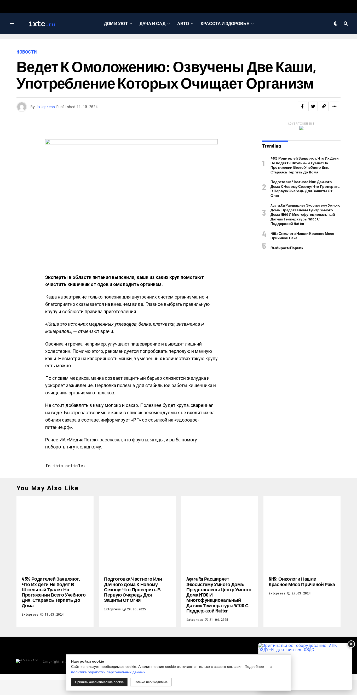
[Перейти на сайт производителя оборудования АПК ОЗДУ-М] (305, 666)
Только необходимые (151, 682)
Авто (183, 23)
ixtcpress (45, 106)
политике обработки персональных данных (108, 672)
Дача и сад (152, 23)
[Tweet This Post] (313, 106)
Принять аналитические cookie (99, 682)
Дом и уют (116, 23)
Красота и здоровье (225, 23)
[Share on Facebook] (302, 106)
